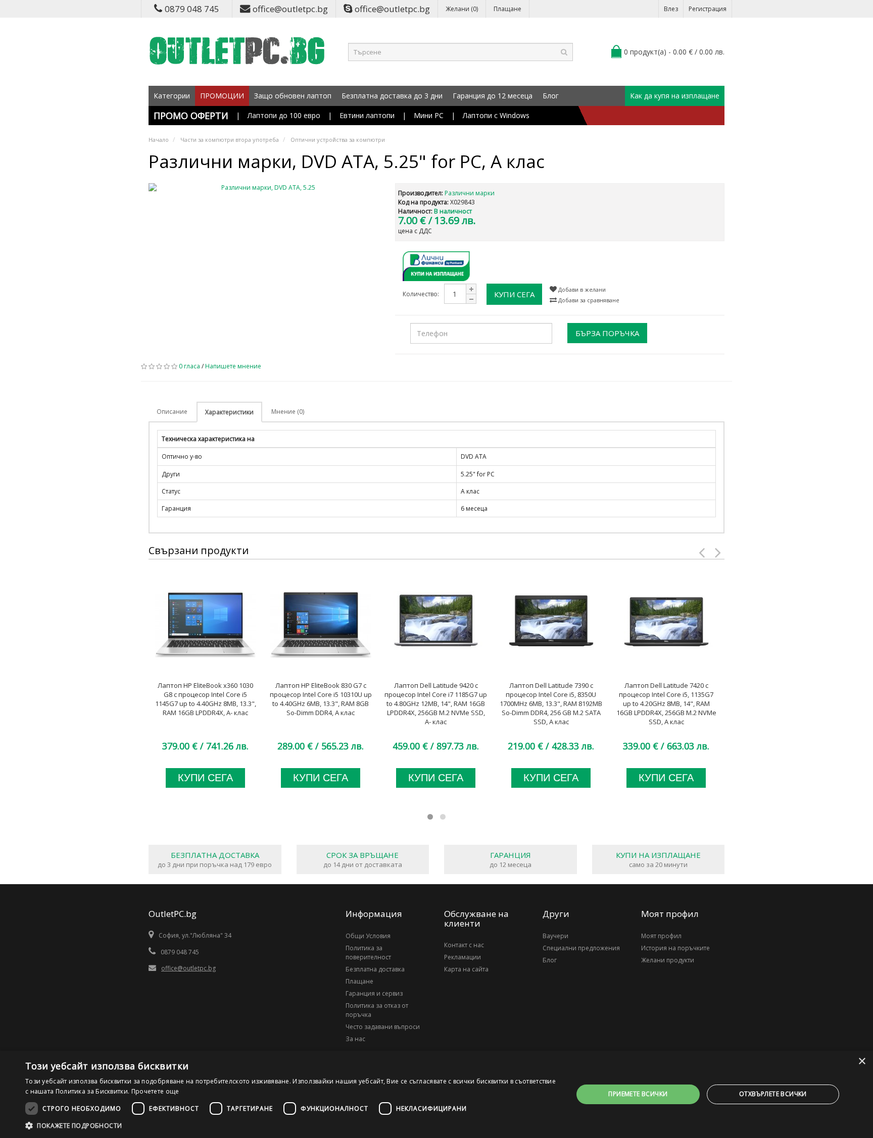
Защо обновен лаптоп (292, 95)
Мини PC (429, 115)
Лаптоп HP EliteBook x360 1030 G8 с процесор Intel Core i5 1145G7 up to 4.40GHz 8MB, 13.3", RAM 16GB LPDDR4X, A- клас (205, 699)
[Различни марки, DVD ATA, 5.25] (264, 187)
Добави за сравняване (588, 300)
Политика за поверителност (368, 952)
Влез (671, 9)
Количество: (421, 294)
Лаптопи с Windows (496, 115)
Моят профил (661, 936)
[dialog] (436, 1094)
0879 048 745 (192, 9)
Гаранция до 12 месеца (492, 95)
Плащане (507, 9)
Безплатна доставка (375, 969)
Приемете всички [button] (637, 1094)
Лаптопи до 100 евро (284, 115)
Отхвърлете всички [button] (773, 1094)
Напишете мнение (233, 366)
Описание (172, 411)
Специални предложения (581, 948)
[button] (291, 1125)
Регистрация (707, 9)
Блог (551, 95)
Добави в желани (581, 289)
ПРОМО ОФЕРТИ (191, 116)
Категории (172, 95)
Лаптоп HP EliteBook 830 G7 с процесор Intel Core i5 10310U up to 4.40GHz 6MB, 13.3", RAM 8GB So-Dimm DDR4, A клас (321, 699)
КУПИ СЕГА (514, 294)
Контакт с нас (464, 945)
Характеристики (229, 412)
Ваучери (555, 936)
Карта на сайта (466, 969)
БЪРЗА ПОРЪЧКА (607, 333)
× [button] (861, 1061)
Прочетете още (155, 1091)
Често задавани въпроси (383, 1026)
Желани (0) (462, 9)
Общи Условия (368, 936)
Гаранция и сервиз (374, 993)
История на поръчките (675, 948)
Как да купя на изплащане (674, 95)
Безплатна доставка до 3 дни (392, 95)
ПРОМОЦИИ (222, 95)
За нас (355, 1039)
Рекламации (462, 957)
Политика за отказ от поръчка (377, 1010)
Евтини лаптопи (367, 115)
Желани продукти (667, 960)
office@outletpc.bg (290, 9)
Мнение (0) (287, 411)
